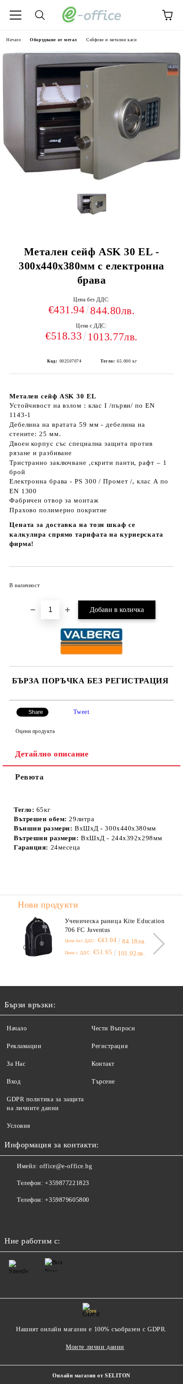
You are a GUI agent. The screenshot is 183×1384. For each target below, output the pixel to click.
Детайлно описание (52, 753)
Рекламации (24, 1046)
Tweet (81, 712)
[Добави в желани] (161, 581)
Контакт (103, 1063)
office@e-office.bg (66, 1166)
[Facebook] (16, 1218)
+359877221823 (67, 1183)
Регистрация (109, 1046)
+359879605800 (67, 1200)
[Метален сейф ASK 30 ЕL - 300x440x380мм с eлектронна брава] (91, 179)
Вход (13, 1081)
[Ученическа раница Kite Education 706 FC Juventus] (38, 937)
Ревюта (29, 776)
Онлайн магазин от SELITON (91, 1375)
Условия (18, 1126)
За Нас (16, 1063)
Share (35, 712)
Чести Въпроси (113, 1028)
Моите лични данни (95, 1347)
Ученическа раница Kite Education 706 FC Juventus (115, 925)
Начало (13, 39)
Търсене (103, 1081)
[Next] (154, 943)
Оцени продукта (35, 731)
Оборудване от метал (53, 39)
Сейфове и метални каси (111, 39)
